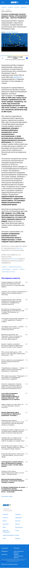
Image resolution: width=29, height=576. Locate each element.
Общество (4, 266)
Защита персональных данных (18, 556)
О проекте (4, 548)
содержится (17, 77)
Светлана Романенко (12, 32)
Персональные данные (19, 552)
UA (26, 2)
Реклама (16, 548)
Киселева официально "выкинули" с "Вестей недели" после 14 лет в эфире (12, 455)
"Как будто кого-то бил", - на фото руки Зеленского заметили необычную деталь (12, 328)
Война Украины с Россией (8, 271)
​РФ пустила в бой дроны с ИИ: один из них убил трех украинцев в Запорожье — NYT (13, 353)
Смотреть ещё (6, 496)
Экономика (15, 269)
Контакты (4, 554)
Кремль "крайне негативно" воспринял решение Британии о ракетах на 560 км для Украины (12, 345)
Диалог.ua (4, 561)
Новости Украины (6, 269)
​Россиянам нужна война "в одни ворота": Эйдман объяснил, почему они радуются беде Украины (13, 447)
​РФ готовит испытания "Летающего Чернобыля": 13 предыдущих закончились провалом (13, 377)
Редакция (4, 551)
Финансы (22, 269)
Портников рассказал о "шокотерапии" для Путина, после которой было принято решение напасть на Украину (12, 423)
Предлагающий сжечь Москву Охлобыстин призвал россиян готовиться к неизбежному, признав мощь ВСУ (11, 302)
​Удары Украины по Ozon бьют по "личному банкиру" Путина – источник (12, 406)
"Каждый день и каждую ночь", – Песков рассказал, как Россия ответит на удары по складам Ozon (12, 439)
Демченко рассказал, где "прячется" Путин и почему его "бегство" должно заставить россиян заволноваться (11, 337)
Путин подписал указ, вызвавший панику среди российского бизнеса (12, 361)
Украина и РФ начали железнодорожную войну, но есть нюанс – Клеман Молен (12, 473)
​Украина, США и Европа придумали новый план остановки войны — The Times (13, 293)
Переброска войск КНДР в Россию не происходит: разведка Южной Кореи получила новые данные (12, 431)
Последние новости (10, 278)
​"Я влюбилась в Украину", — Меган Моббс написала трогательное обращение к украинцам (12, 369)
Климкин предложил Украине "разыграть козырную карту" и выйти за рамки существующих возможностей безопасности (11, 386)
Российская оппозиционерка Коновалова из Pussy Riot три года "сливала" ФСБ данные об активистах (12, 311)
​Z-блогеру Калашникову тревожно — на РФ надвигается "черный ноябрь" (12, 320)
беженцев (14, 259)
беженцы (19, 248)
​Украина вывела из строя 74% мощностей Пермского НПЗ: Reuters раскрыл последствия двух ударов (12, 284)
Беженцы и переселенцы (15, 266)
